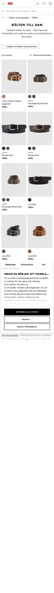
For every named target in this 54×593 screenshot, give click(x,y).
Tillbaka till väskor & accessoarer (21, 46)
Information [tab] (27, 264)
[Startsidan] (11, 4)
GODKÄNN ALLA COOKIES (27, 312)
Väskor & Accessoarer (19, 17)
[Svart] (33, 96)
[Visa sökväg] (3, 17)
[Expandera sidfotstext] (27, 338)
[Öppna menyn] (3, 3)
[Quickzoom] (24, 91)
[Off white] (29, 96)
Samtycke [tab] (10, 264)
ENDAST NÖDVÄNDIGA (27, 327)
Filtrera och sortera (42, 55)
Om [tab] (43, 264)
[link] (37, 3)
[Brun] (3, 96)
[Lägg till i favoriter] (24, 62)
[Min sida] (37, 3)
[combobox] (29, 11)
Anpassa (26, 319)
